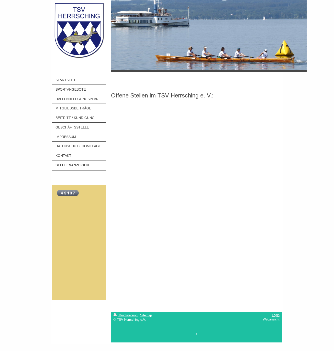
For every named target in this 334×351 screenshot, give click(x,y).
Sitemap (146, 315)
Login (275, 315)
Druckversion (128, 315)
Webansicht (271, 319)
